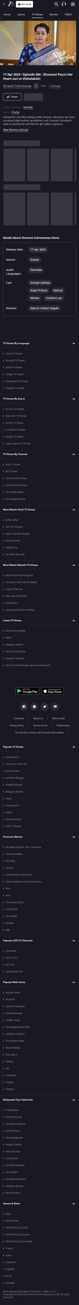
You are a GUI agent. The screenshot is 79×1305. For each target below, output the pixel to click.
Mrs (8, 890)
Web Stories (12, 1222)
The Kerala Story (14, 904)
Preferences (61, 727)
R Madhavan (12, 1112)
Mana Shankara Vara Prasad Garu (24, 883)
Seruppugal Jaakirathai (18, 1029)
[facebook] (23, 708)
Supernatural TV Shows (18, 445)
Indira (9, 814)
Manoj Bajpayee (14, 1139)
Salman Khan (13, 1132)
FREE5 (68, 14)
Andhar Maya (13, 1022)
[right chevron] (7, 166)
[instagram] (33, 708)
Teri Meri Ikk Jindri (15, 556)
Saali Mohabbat (14, 856)
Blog (8, 1215)
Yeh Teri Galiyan (14, 528)
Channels (18, 720)
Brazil (9, 1277)
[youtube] (54, 708)
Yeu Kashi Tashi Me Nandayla (21, 584)
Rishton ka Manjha (15, 632)
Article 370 (11, 911)
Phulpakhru (12, 604)
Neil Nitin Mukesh (15, 1167)
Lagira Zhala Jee (14, 591)
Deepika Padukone (16, 1125)
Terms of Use (39, 727)
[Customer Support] (64, 4)
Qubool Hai (12, 549)
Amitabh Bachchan (16, 1181)
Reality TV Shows (15, 438)
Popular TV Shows (13, 748)
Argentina (11, 1264)
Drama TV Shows (15, 411)
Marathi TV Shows (15, 362)
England (10, 1271)
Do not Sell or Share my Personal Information (38, 734)
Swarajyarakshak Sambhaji (20, 611)
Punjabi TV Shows (15, 390)
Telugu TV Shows (15, 376)
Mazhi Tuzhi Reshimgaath (19, 577)
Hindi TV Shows (14, 355)
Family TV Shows (14, 424)
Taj (7, 1070)
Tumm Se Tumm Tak (16, 766)
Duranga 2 (11, 1056)
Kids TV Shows (13, 828)
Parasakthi (11, 918)
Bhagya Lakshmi (14, 646)
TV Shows (37, 14)
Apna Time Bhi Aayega (18, 535)
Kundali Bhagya (14, 786)
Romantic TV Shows (16, 417)
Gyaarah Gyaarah (15, 1008)
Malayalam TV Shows (17, 383)
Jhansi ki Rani (13, 772)
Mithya (9, 1063)
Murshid (10, 1001)
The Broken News (15, 1042)
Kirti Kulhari (12, 1174)
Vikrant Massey (14, 1118)
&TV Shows (11, 473)
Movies (54, 14)
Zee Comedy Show (16, 653)
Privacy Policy (15, 727)
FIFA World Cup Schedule (19, 1243)
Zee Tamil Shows (15, 494)
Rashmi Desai (13, 1194)
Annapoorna (12, 807)
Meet (8, 639)
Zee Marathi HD (14, 973)
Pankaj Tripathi (13, 1146)
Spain (9, 1257)
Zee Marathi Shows (16, 480)
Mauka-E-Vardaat (15, 660)
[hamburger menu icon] (73, 4)
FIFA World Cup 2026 (17, 1229)
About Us (37, 720)
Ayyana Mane (13, 994)
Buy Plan (26, 4)
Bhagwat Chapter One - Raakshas (23, 849)
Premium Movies (12, 838)
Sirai (8, 897)
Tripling (10, 1084)
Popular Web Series (14, 984)
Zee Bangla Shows (15, 501)
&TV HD (10, 966)
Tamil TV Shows (14, 369)
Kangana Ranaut (14, 1188)
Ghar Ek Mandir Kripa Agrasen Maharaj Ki (28, 667)
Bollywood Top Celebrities (18, 1101)
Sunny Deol (12, 1160)
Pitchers (10, 1091)
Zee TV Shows (13, 466)
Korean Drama (13, 821)
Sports (21, 14)
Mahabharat (12, 759)
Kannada (28, 105)
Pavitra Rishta (13, 542)
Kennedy (10, 862)
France (9, 1250)
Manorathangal (14, 1015)
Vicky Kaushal (13, 1153)
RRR (8, 931)
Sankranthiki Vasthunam (19, 876)
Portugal (10, 1284)
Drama (15, 110)
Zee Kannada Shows (16, 487)
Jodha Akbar (12, 521)
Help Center (57, 720)
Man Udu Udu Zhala (16, 598)
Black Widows (13, 1049)
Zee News (11, 952)
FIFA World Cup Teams (18, 1236)
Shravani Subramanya (17, 84)
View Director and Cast (15, 131)
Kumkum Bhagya (15, 779)
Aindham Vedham (15, 1035)
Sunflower (11, 1077)
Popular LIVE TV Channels (18, 942)
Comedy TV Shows (15, 431)
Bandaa (10, 925)
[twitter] (43, 708)
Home (7, 14)
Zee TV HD (11, 959)
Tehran (9, 869)
